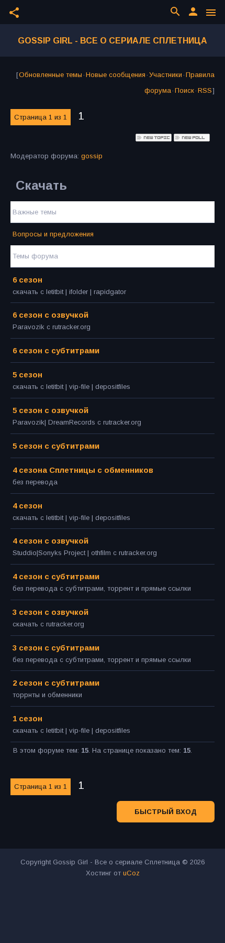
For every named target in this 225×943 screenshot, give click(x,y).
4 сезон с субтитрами (56, 576)
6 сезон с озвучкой (50, 314)
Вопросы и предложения (53, 234)
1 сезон (27, 718)
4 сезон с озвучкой (50, 540)
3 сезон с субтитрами (56, 647)
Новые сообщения (115, 75)
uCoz (131, 873)
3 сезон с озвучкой (50, 612)
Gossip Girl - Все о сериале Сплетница (112, 40)
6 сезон (27, 279)
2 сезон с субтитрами (56, 682)
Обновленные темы (50, 75)
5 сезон (27, 374)
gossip (92, 156)
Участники (165, 75)
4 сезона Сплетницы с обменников (83, 469)
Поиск (184, 90)
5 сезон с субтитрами (56, 445)
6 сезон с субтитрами (56, 350)
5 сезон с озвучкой (50, 410)
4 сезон (27, 505)
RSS (205, 90)
